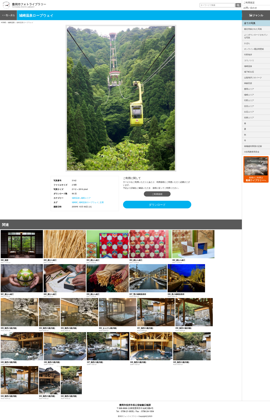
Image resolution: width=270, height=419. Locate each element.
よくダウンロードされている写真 (256, 36)
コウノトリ (249, 60)
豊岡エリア (249, 88)
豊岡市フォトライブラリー (128, 416)
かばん (247, 43)
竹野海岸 (248, 54)
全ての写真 (249, 23)
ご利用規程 (157, 193)
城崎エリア (86, 197)
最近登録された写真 (253, 28)
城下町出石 (249, 71)
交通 (102, 202)
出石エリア (249, 111)
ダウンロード (157, 204)
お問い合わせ (250, 7)
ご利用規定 (249, 2)
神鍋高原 (248, 83)
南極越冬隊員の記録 (253, 146)
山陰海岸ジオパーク (253, 77)
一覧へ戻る (9, 15)
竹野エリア (249, 100)
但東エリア (249, 117)
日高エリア (249, 106)
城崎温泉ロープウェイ (89, 202)
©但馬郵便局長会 (251, 151)
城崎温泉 (76, 197)
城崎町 (75, 202)
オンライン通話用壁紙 (254, 48)
